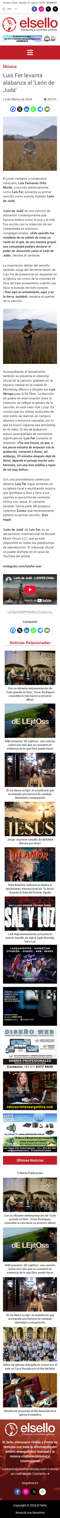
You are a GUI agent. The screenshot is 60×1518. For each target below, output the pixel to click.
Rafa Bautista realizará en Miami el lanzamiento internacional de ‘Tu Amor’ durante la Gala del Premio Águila (30, 888)
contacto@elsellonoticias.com (24, 1469)
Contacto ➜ (41, 1474)
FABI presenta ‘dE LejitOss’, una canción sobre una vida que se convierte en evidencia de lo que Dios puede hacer (30, 745)
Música (9, 66)
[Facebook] (13, 109)
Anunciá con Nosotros (30, 1512)
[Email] (47, 109)
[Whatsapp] (33, 109)
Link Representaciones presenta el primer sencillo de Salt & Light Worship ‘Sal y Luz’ (30, 937)
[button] (30, 52)
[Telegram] (40, 109)
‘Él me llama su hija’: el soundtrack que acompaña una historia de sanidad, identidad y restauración (30, 794)
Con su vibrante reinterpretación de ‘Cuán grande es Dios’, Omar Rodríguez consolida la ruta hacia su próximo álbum (30, 1219)
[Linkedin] (27, 109)
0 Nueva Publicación (30, 1173)
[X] (20, 109)
